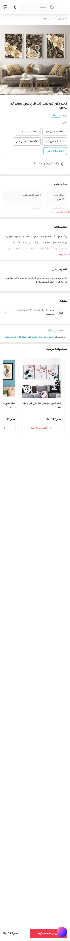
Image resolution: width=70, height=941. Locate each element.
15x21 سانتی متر (55, 151)
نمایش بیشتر (62, 212)
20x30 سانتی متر (55, 141)
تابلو (46, 18)
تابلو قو (33, 337)
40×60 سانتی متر (55, 131)
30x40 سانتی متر (28, 131)
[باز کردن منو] (64, 7)
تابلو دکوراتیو (46, 337)
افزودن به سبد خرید (48, 933)
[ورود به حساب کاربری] (15, 7)
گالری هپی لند (60, 18)
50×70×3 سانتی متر (26, 141)
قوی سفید (10, 337)
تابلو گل (22, 337)
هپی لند (55, 115)
